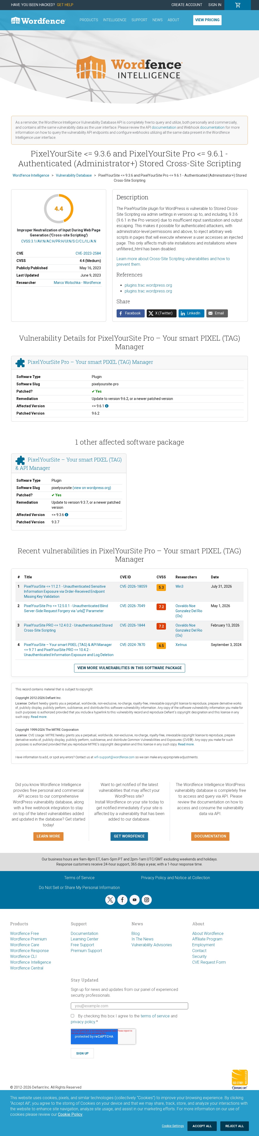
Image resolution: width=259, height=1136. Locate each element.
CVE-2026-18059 (133, 586)
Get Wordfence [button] (129, 836)
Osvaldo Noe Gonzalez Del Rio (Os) (189, 611)
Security (199, 956)
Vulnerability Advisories (152, 944)
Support (139, 20)
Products (89, 20)
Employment (203, 944)
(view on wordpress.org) (92, 488)
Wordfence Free (24, 933)
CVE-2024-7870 (132, 645)
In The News (143, 939)
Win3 (179, 586)
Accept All (202, 1126)
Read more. (39, 717)
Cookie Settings (173, 1126)
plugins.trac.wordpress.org (148, 285)
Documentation (84, 933)
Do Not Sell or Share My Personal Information (79, 887)
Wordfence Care (24, 944)
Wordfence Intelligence (30, 962)
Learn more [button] (48, 836)
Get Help (65, 5)
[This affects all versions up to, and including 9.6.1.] (107, 406)
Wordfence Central (26, 968)
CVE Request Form (209, 962)
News (158, 20)
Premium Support (86, 950)
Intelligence (114, 20)
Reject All (234, 1126)
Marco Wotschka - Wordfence (77, 283)
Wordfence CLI (23, 956)
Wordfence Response (29, 950)
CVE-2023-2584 (88, 253)
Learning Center (84, 939)
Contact (199, 950)
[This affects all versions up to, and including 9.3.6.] (66, 515)
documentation (164, 127)
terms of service (155, 1016)
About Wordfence (208, 933)
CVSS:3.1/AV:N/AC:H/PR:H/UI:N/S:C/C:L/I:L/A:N (58, 241)
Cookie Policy (70, 1114)
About (173, 20)
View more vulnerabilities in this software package (129, 668)
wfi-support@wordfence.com (114, 757)
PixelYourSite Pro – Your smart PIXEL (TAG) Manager (90, 362)
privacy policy (83, 1021)
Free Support (82, 944)
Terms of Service (79, 877)
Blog (136, 933)
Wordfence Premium (28, 939)
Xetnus (181, 645)
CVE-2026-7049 (132, 606)
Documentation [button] (210, 836)
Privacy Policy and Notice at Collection (175, 877)
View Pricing (207, 20)
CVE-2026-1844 (132, 625)
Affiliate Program (207, 939)
